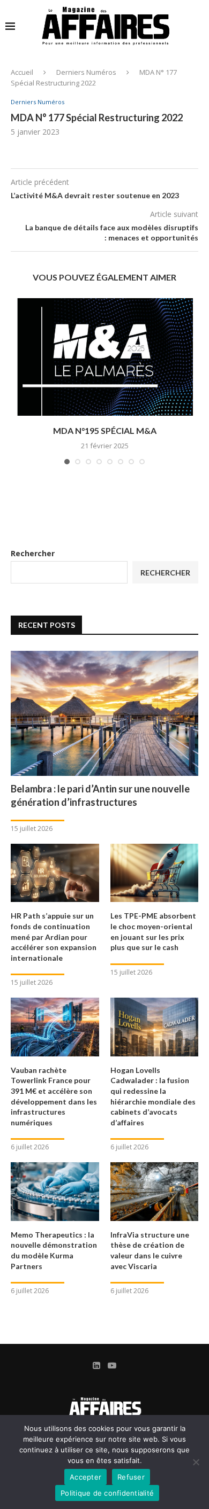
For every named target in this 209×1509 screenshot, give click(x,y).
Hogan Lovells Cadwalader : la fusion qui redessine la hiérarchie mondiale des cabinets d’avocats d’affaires (153, 1096)
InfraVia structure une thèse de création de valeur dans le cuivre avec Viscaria (149, 1250)
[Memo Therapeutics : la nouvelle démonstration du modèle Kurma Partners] (55, 1191)
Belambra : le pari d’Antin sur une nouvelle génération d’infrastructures (100, 795)
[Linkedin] (96, 1365)
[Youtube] (112, 1365)
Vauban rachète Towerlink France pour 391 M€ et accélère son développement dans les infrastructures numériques (54, 1096)
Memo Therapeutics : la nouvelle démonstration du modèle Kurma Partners (54, 1250)
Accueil (22, 72)
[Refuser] (195, 1462)
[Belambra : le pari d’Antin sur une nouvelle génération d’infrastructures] (104, 713)
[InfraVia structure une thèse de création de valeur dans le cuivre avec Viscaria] (154, 1191)
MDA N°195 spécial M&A (104, 430)
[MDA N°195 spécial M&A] (104, 357)
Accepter (85, 1477)
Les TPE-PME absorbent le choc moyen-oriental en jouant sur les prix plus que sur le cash (153, 931)
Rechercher (33, 553)
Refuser (131, 1477)
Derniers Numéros (86, 72)
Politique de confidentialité (107, 1493)
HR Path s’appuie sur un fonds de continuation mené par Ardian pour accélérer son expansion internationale (53, 936)
